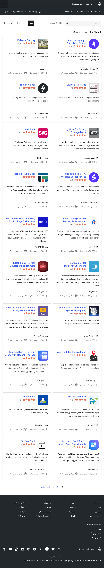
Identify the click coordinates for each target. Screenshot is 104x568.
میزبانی (98, 511)
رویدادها (22, 507)
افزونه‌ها (72, 511)
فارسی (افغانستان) (87, 549)
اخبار (99, 507)
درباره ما (97, 502)
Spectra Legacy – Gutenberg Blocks (76, 41)
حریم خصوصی (95, 516)
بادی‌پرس (96, 538)
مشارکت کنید (19, 502)
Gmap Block (29, 396)
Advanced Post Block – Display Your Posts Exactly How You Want (72, 443)
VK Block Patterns (76, 84)
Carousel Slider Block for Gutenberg (75, 264)
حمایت (21, 511)
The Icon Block (27, 84)
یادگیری (47, 502)
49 (48, 487)
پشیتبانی (47, 507)
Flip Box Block (28, 441)
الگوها (73, 516)
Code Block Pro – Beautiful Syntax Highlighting (72, 309)
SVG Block (29, 129)
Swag (21, 516)
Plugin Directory (94, 11)
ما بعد (42, 487)
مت (98, 529)
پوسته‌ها (73, 507)
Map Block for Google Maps (71, 352)
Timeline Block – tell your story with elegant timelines (20, 353)
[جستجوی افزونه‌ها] (67, 23)
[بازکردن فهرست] (4, 4)
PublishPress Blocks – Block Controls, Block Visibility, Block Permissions (20, 309)
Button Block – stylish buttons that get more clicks (23, 264)
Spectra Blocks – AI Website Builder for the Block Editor (73, 175)
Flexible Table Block (24, 173)
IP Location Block (77, 396)
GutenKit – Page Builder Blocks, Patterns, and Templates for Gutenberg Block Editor (72, 220)
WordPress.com (92, 524)
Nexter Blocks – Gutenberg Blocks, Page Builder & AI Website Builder (20, 220)
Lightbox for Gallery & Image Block (75, 131)
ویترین (73, 502)
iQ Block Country (26, 40)
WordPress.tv (43, 516)
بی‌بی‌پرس (95, 533)
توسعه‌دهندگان (45, 511)
